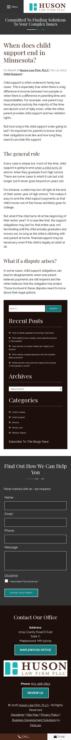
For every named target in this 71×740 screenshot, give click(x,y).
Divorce (15, 422)
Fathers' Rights (19, 433)
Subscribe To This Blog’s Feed (28, 441)
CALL (25, 736)
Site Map (33, 714)
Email (9, 514)
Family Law (17, 427)
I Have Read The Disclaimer (24, 581)
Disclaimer (11, 575)
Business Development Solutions (34, 720)
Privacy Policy (50, 714)
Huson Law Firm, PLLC (34, 70)
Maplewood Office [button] (35, 650)
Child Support (13, 74)
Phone (9, 530)
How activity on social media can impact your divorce (31, 348)
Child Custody (18, 412)
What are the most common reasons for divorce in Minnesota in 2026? (32, 364)
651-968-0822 (40, 683)
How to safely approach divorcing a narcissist (33, 333)
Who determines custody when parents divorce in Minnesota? (33, 339)
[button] (12, 7)
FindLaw (35, 725)
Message (11, 547)
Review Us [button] (35, 693)
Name (8, 497)
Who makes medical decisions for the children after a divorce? (32, 356)
